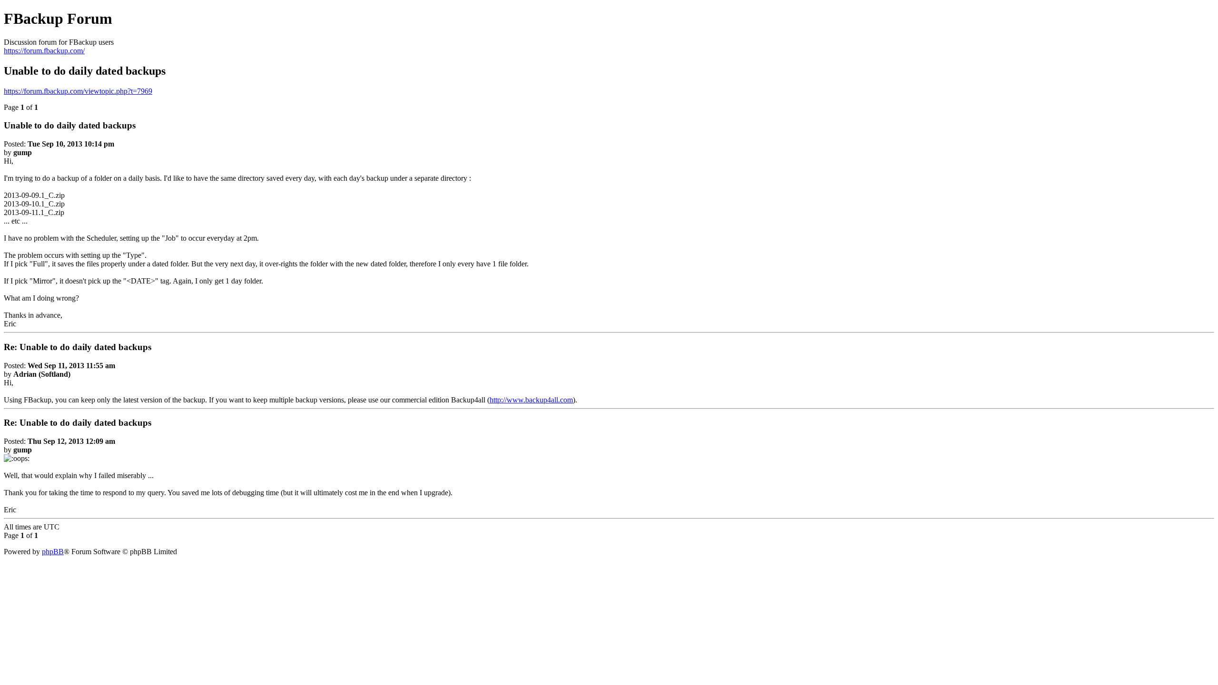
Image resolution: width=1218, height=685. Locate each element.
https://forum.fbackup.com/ (44, 51)
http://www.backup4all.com (531, 400)
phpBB (53, 552)
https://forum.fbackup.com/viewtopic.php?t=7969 (78, 91)
